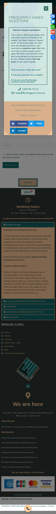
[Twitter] (52, 21)
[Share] (52, 37)
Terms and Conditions (38, 506)
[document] (28, 257)
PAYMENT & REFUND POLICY (14, 506)
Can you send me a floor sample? (28, 75)
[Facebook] (52, 16)
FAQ (13, 105)
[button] (46, 8)
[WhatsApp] (52, 26)
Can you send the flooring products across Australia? (23, 81)
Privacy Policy (28, 115)
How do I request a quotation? (26, 30)
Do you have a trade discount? (27, 70)
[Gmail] (52, 32)
